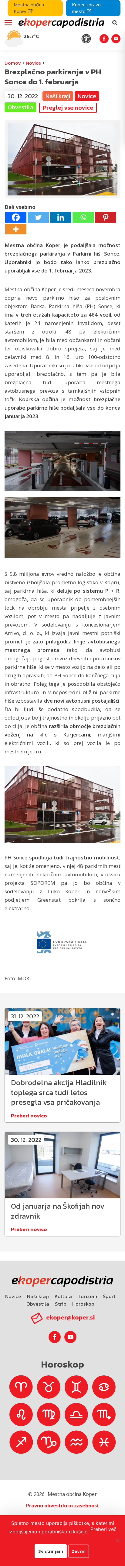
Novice (33, 63)
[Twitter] (38, 217)
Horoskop (83, 1304)
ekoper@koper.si (70, 1317)
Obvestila (37, 1304)
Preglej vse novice (68, 107)
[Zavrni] (117, 1541)
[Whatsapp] (83, 217)
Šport (109, 1296)
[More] (15, 229)
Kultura (63, 1296)
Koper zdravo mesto (86, 8)
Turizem (87, 1296)
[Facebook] (15, 217)
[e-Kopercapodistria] (60, 23)
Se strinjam (50, 1551)
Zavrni (79, 1551)
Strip (60, 1304)
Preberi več (103, 1529)
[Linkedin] (60, 217)
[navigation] (62, 25)
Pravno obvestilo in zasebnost (62, 1505)
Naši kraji (38, 1296)
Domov (13, 63)
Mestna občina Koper (29, 8)
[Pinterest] (105, 217)
